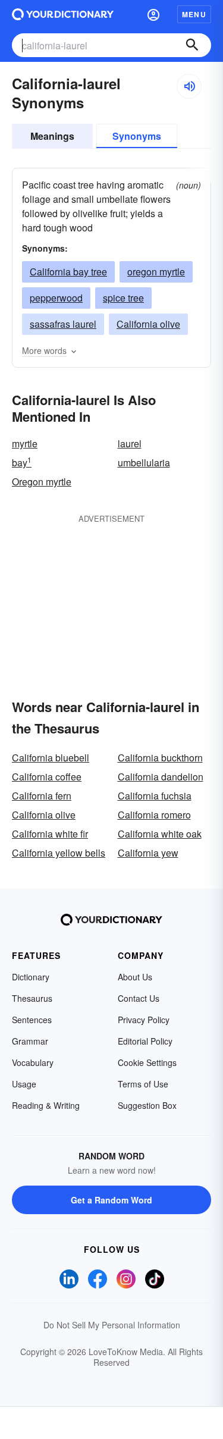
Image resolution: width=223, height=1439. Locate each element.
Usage (24, 1084)
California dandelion (160, 776)
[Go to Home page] (63, 14)
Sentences (32, 1020)
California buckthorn (160, 757)
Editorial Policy (145, 1041)
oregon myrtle (156, 271)
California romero (154, 815)
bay (22, 462)
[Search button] (192, 45)
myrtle (24, 443)
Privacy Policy (143, 1020)
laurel (130, 443)
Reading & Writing (46, 1105)
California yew (148, 853)
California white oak (160, 834)
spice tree (123, 298)
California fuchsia (154, 795)
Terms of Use (143, 1084)
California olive (148, 324)
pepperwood (56, 298)
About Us (135, 977)
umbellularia (144, 462)
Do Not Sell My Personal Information (111, 1325)
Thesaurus (32, 998)
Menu (194, 14)
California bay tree (68, 271)
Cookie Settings (147, 1062)
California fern (41, 795)
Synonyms (136, 136)
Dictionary (30, 977)
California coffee (46, 776)
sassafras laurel (63, 324)
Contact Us (138, 998)
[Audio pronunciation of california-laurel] (189, 86)
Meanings (52, 136)
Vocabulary (33, 1062)
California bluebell (50, 757)
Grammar (30, 1041)
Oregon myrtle (41, 481)
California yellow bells (58, 853)
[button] (153, 14)
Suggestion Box (147, 1105)
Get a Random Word (111, 1200)
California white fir (50, 834)
